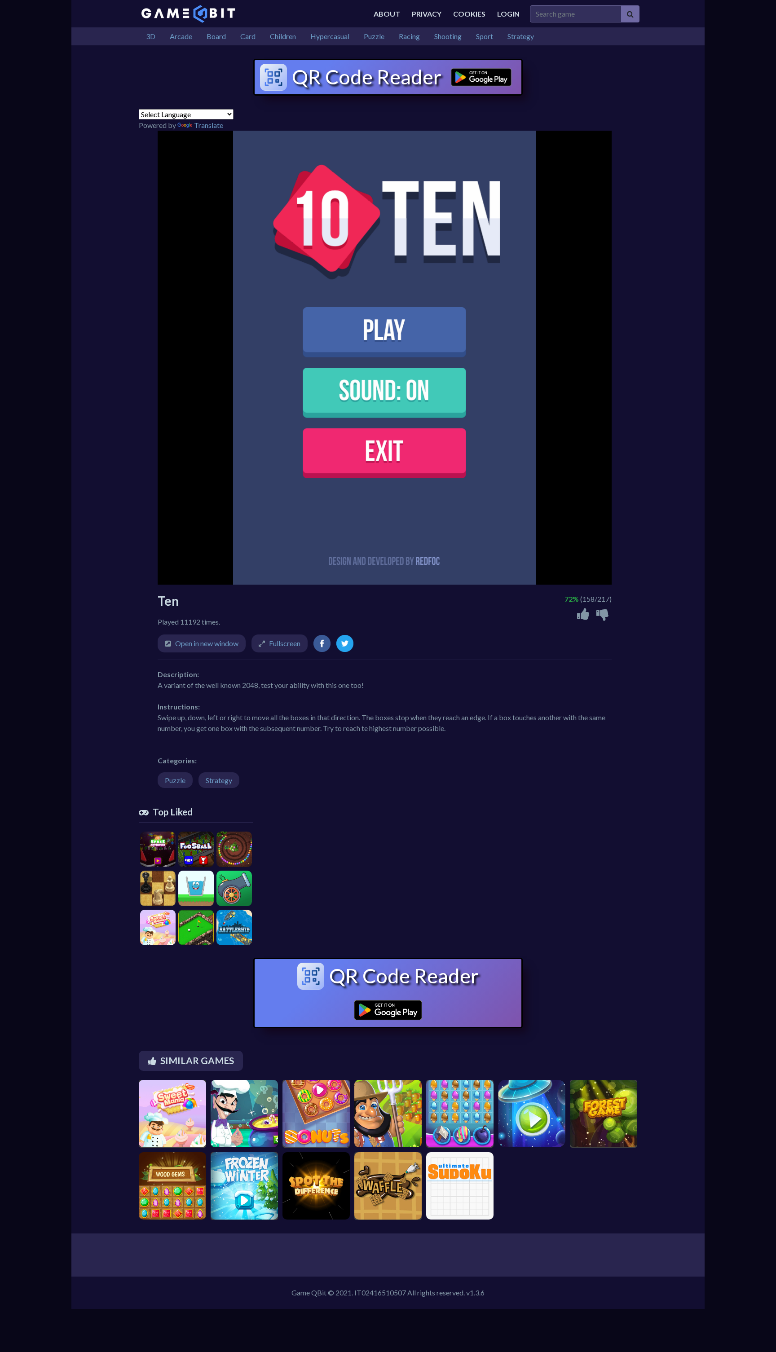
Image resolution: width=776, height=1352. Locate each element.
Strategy (219, 780)
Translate (208, 125)
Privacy (426, 13)
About (387, 13)
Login (508, 13)
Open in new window (206, 643)
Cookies (469, 13)
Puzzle (175, 780)
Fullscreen (284, 643)
